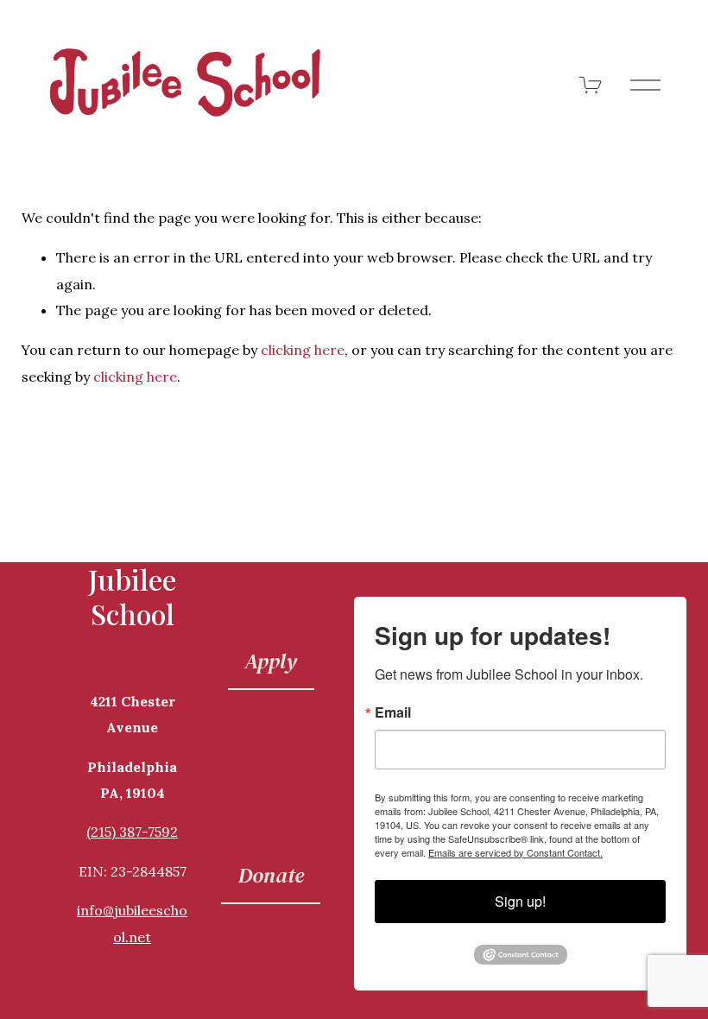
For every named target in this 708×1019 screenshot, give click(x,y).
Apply (270, 660)
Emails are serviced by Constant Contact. (515, 852)
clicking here (303, 349)
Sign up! (520, 901)
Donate (271, 874)
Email (393, 712)
